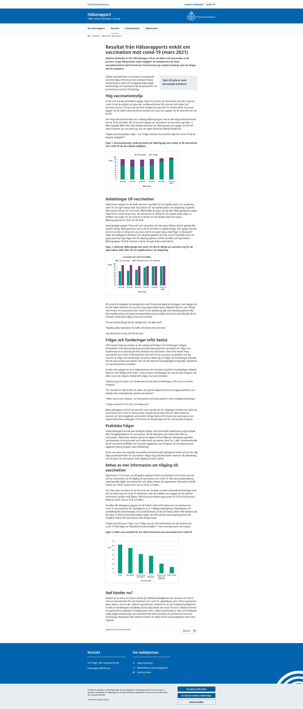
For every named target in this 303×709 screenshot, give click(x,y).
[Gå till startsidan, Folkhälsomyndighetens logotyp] (201, 16)
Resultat (115, 28)
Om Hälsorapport (96, 28)
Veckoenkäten (132, 28)
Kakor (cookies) (144, 663)
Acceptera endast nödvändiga (196, 695)
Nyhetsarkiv (151, 28)
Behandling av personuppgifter (152, 667)
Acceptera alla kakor (196, 689)
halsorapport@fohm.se (99, 668)
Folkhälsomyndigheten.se (98, 4)
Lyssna (209, 4)
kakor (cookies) (103, 699)
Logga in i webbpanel (194, 4)
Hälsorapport (104, 16)
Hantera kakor (196, 702)
